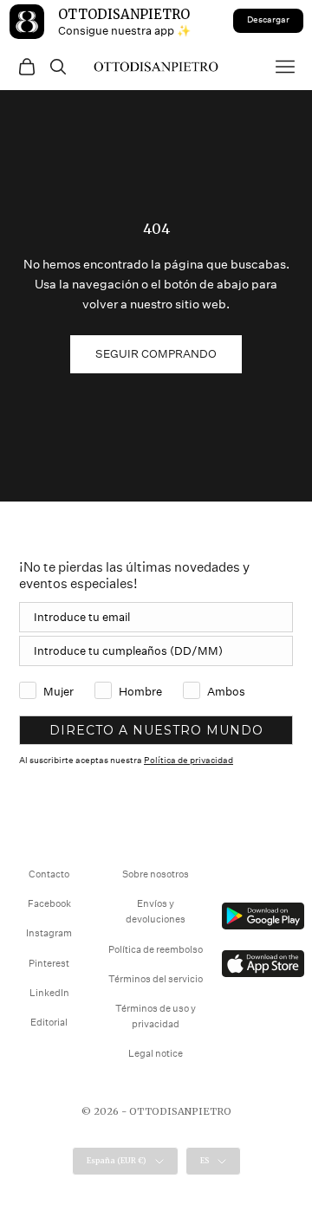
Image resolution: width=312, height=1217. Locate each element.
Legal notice (155, 1053)
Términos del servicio (155, 979)
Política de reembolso (155, 949)
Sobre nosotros (155, 874)
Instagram (49, 933)
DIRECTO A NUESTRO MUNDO (156, 730)
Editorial (49, 1022)
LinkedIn (49, 993)
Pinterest (49, 963)
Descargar (268, 20)
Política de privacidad (188, 760)
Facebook (49, 903)
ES (204, 1160)
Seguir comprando (156, 353)
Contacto (49, 874)
